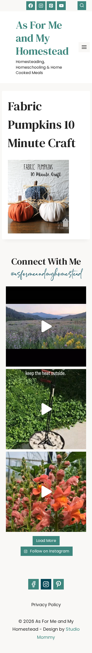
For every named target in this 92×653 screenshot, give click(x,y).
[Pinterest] (51, 5)
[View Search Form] (82, 5)
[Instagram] (41, 5)
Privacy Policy (46, 605)
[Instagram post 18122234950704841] (46, 409)
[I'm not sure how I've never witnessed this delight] (46, 492)
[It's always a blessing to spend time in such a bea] (46, 326)
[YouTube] (61, 5)
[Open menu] (84, 47)
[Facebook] (30, 5)
